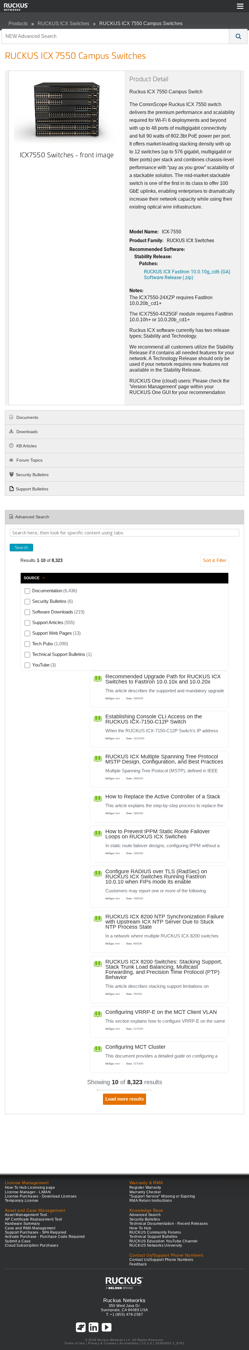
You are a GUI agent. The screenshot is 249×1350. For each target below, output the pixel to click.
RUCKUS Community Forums (155, 1232)
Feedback (138, 1264)
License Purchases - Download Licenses (41, 1196)
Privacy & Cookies (102, 1343)
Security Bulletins (32, 474)
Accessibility (129, 1343)
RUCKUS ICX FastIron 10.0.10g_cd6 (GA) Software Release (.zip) (187, 274)
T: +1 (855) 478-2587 (124, 1314)
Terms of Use (74, 1343)
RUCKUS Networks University (155, 1245)
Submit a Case (18, 1241)
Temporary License (22, 1200)
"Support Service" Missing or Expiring (162, 1196)
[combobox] (115, 36)
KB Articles (26, 445)
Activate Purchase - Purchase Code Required (45, 1237)
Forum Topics (29, 460)
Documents (26, 417)
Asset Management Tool (26, 1215)
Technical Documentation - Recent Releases (168, 1223)
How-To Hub (140, 1228)
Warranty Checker (145, 1192)
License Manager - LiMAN (28, 1192)
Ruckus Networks (124, 1300)
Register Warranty (145, 1187)
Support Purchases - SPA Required (36, 1232)
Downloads (26, 431)
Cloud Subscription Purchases (31, 1245)
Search (21, 547)
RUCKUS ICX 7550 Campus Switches (140, 23)
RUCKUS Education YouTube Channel (163, 1241)
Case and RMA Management (30, 1228)
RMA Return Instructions (150, 1200)
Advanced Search (32, 516)
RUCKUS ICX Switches (63, 23)
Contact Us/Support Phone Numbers (161, 1260)
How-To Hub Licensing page (30, 1187)
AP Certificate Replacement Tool (33, 1219)
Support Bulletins (32, 488)
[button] (238, 36)
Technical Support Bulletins (153, 1237)
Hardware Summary (22, 1223)
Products (18, 23)
